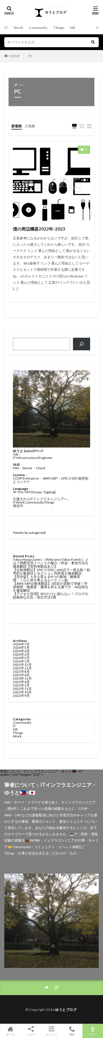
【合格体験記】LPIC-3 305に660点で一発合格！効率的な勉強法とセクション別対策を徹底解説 (51, 571)
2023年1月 (21, 685)
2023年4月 (21, 682)
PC (30, 56)
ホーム (10, 1034)
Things (58, 27)
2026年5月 (21, 647)
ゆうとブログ (66, 1009)
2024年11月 (22, 678)
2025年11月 (22, 668)
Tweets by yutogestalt (29, 532)
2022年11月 (22, 689)
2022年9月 (21, 695)
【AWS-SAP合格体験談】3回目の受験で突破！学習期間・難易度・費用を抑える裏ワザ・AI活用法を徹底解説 (50, 586)
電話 (72, 1034)
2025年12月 (22, 665)
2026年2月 (21, 658)
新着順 (16, 126)
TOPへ (93, 1034)
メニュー (51, 1034)
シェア (31, 1034)
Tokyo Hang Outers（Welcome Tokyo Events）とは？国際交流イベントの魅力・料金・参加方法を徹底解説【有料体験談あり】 (51, 562)
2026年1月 (21, 661)
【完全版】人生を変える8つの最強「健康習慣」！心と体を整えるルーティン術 (46, 578)
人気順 (30, 126)
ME (72, 27)
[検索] (81, 344)
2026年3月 (21, 654)
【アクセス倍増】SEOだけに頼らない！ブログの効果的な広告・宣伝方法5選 (50, 595)
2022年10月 (22, 692)
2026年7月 (21, 644)
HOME (14, 56)
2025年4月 (21, 675)
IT (6, 27)
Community (38, 27)
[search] (93, 42)
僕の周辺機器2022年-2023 (39, 228)
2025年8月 (21, 671)
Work (18, 27)
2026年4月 (21, 651)
